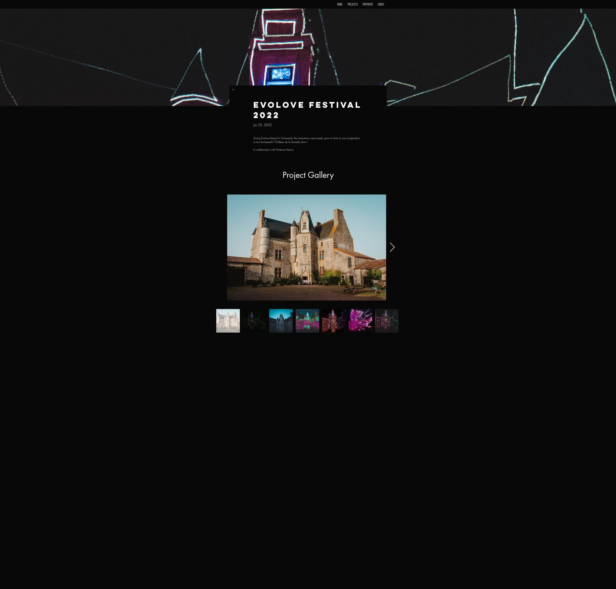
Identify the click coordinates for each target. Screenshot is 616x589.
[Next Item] (392, 247)
